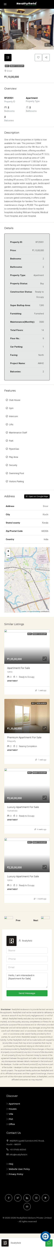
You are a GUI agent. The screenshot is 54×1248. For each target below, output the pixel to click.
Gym (11, 408)
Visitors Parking (16, 481)
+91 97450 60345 (18, 1149)
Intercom (13, 416)
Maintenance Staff (18, 432)
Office (12, 1124)
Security (13, 465)
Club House (14, 400)
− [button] (8, 555)
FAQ (11, 1164)
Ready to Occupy (17, 66)
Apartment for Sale (18, 668)
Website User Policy (19, 1169)
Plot (11, 1119)
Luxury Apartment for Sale (23, 807)
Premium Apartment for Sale (24, 737)
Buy (7, 66)
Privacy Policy (16, 1174)
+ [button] (8, 551)
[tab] (8, 57)
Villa (11, 1114)
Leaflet (23, 611)
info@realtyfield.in (18, 1154)
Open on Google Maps (38, 496)
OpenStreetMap (34, 611)
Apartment (14, 1104)
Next (35, 920)
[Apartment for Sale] (27, 576)
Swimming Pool (16, 473)
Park (11, 440)
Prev (18, 920)
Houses (13, 1109)
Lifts (11, 424)
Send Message (27, 993)
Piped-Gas (14, 449)
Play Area (13, 457)
